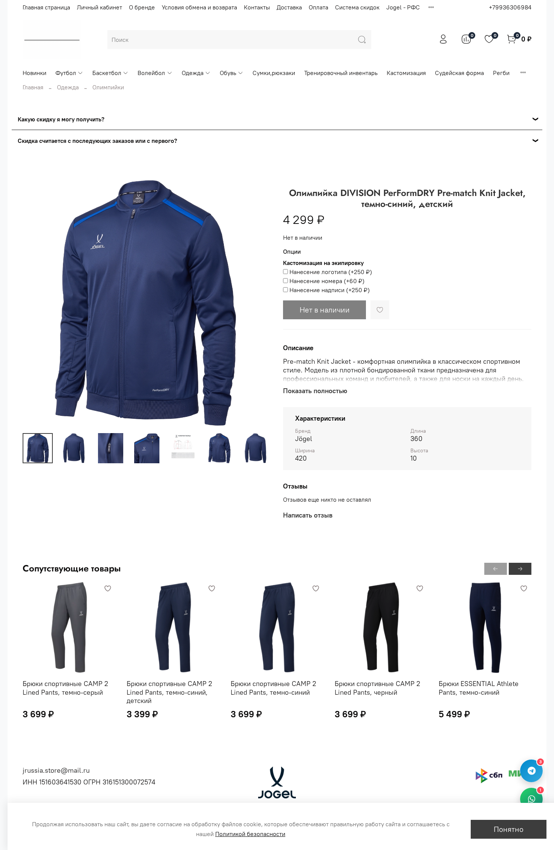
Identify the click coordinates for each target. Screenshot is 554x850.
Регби (501, 73)
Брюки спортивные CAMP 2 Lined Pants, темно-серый (65, 688)
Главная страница (46, 7)
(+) (330, 272)
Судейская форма (459, 73)
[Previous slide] (35, 303)
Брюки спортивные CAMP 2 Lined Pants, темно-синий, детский (169, 692)
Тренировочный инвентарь (341, 73)
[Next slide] (259, 303)
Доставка (289, 7)
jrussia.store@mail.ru (56, 770)
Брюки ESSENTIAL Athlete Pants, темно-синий (479, 688)
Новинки (34, 73)
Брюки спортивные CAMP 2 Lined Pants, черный (377, 688)
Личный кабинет (99, 7)
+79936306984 (510, 7)
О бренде (142, 7)
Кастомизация (406, 73)
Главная (33, 87)
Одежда (193, 73)
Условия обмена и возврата (199, 7)
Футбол (65, 73)
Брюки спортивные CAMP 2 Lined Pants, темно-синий (273, 688)
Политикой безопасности (250, 834)
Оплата (318, 7)
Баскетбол (106, 73)
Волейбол (151, 73)
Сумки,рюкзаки (274, 73)
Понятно (508, 829)
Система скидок (357, 7)
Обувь (228, 73)
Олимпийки (108, 87)
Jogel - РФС (403, 7)
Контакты (257, 7)
